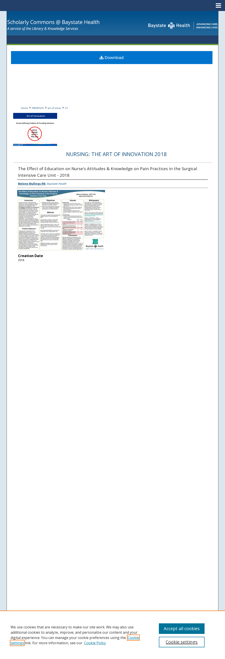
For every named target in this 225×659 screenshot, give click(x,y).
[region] (112, 635)
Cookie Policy (95, 643)
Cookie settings (182, 642)
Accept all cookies (182, 628)
